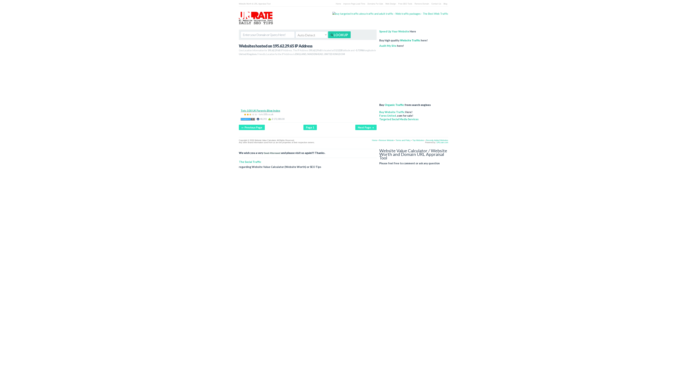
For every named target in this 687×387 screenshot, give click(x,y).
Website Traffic (410, 40)
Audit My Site (387, 45)
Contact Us (436, 3)
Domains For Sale (375, 3)
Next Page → (366, 127)
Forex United (387, 115)
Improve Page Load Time (354, 3)
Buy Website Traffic (392, 112)
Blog (445, 3)
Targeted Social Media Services (398, 119)
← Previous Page (251, 127)
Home (338, 3)
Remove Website (386, 140)
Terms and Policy (403, 140)
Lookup (340, 35)
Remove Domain (422, 3)
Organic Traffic (394, 104)
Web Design (390, 3)
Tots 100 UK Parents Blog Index (260, 110)
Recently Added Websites (437, 140)
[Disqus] (343, 223)
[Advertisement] (308, 84)
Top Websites (418, 140)
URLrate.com (442, 142)
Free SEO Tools (405, 3)
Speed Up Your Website (394, 31)
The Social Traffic (250, 161)
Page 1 (310, 127)
